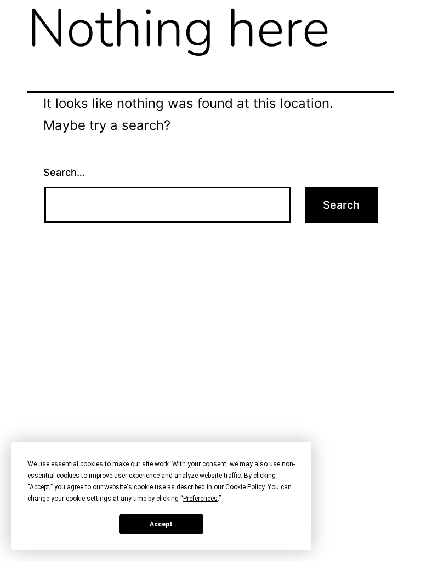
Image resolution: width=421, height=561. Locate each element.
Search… (64, 172)
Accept (161, 524)
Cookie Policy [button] (244, 487)
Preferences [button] (200, 498)
